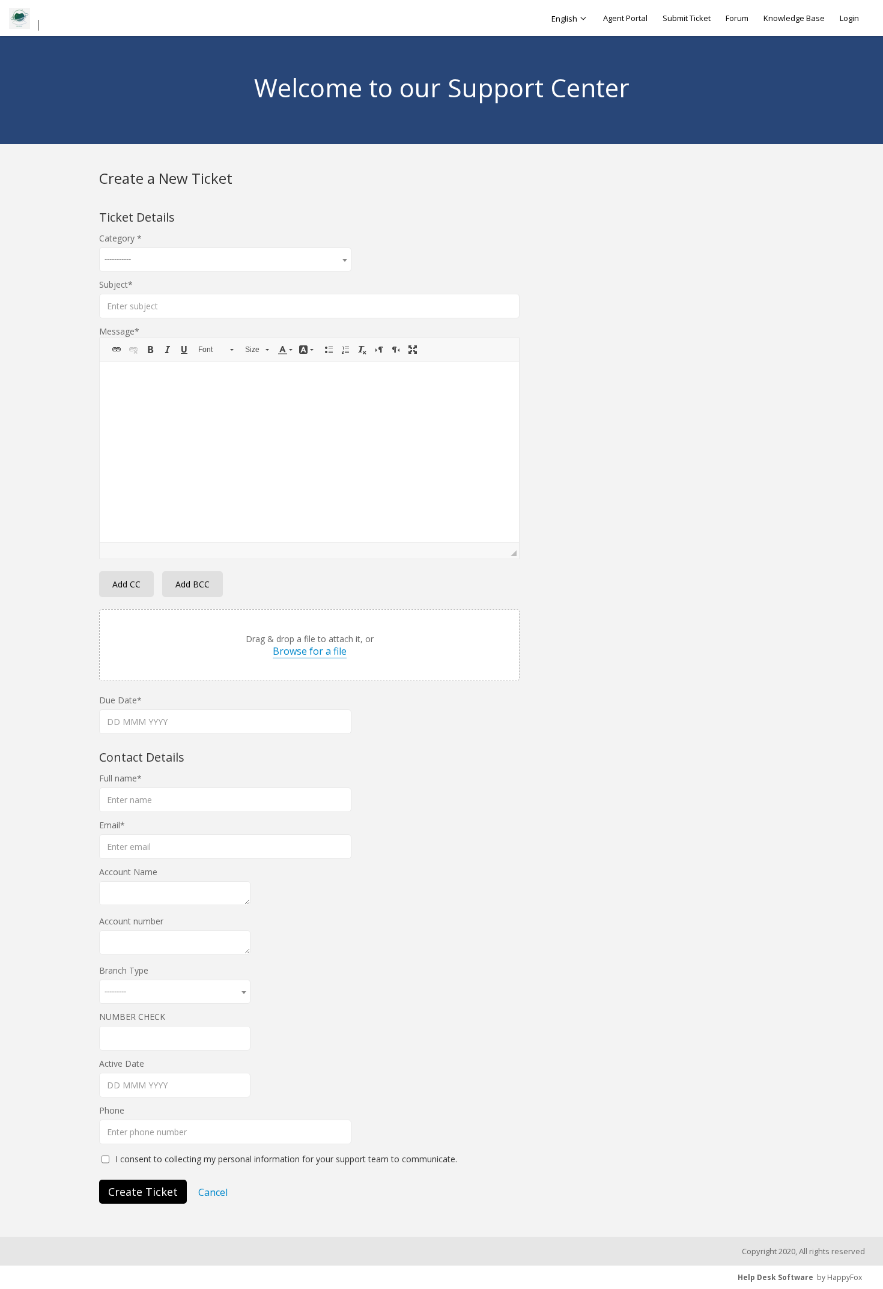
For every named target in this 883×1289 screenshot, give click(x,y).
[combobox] (225, 259)
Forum (737, 18)
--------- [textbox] (115, 991)
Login (849, 18)
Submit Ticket (687, 18)
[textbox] (309, 452)
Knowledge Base (794, 18)
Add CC (126, 584)
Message (117, 331)
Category (118, 238)
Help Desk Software (775, 1277)
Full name (118, 778)
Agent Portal (625, 18)
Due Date (118, 700)
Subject (113, 284)
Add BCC (192, 584)
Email (109, 825)
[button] (116, 349)
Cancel (213, 1192)
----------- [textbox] (118, 258)
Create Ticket (143, 1191)
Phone (111, 1110)
